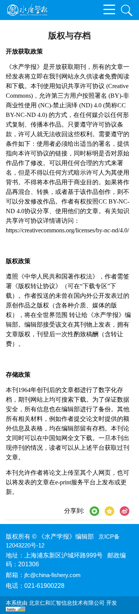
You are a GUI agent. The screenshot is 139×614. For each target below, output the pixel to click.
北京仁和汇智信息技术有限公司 (67, 603)
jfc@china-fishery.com (52, 575)
